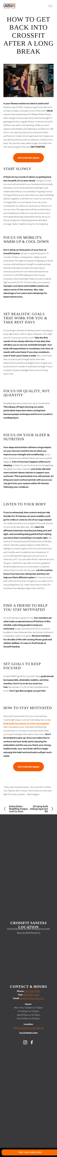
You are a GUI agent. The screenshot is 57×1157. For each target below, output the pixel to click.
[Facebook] (32, 1042)
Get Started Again (28, 157)
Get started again (28, 766)
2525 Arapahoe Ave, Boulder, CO (28, 1027)
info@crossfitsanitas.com (32, 998)
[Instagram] (25, 1042)
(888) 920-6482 (31, 994)
